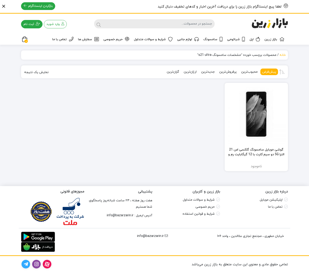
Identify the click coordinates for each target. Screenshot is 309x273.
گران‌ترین (173, 72)
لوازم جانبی (184, 39)
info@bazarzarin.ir (120, 215)
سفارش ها (85, 39)
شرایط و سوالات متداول (150, 39)
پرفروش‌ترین (228, 72)
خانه (283, 55)
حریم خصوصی (113, 39)
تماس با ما (59, 39)
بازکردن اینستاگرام (40, 6)
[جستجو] (98, 23)
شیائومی (233, 39)
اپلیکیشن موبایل (271, 200)
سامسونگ (210, 39)
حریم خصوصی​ (205, 207)
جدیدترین (208, 72)
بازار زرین (270, 39)
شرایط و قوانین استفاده (199, 214)
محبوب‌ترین (249, 72)
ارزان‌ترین (190, 72)
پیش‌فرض (269, 72)
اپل (252, 39)
